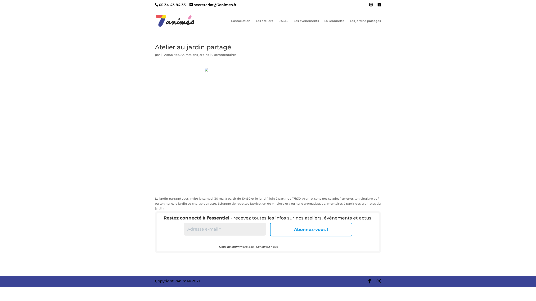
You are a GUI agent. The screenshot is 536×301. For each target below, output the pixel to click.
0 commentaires (223, 55)
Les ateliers (264, 21)
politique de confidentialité (298, 246)
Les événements (306, 21)
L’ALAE (283, 21)
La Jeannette (334, 21)
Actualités (171, 55)
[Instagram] (371, 6)
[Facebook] (379, 6)
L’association (240, 21)
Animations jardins (194, 55)
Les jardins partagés (365, 21)
